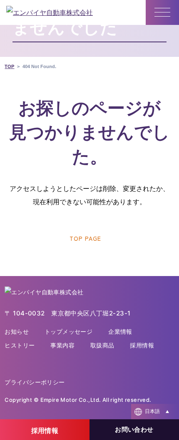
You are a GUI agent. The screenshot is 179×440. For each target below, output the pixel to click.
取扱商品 (102, 345)
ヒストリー (20, 345)
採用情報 (142, 345)
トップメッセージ (68, 331)
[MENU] (162, 12)
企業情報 (120, 331)
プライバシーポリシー (35, 382)
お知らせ (17, 331)
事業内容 (62, 345)
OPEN (155, 411)
